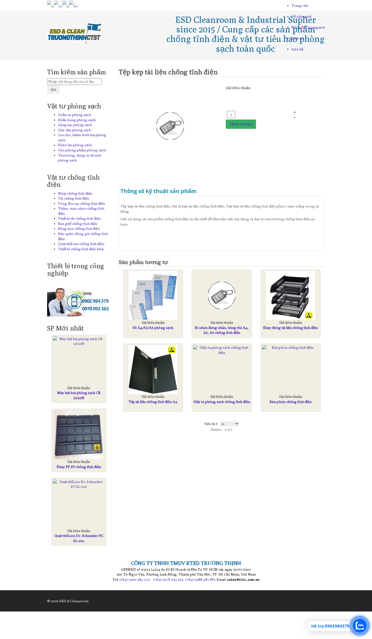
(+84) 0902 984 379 (135, 579)
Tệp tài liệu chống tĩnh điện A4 (153, 401)
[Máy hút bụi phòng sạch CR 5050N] (79, 341)
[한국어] (73, 5)
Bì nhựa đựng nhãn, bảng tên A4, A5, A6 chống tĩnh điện (222, 330)
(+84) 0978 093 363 (168, 579)
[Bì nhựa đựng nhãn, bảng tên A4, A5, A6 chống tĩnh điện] (222, 295)
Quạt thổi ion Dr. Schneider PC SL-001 (78, 538)
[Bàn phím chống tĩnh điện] (290, 347)
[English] (58, 5)
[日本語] (65, 5)
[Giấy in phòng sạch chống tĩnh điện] (222, 350)
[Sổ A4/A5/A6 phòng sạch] (153, 295)
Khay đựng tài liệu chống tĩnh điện (290, 327)
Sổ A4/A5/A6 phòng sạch (153, 327)
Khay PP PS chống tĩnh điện (79, 466)
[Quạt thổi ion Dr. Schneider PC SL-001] (79, 484)
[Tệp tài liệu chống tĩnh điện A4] (153, 369)
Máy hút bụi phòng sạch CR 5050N (78, 395)
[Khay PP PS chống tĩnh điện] (79, 434)
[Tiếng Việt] (50, 5)
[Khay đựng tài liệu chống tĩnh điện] (290, 295)
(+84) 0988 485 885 (200, 579)
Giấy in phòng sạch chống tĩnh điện (221, 401)
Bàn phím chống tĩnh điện (291, 401)
